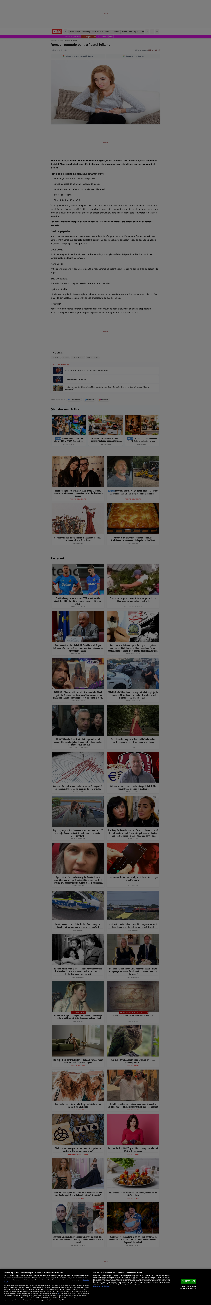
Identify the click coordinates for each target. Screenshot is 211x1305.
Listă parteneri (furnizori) (102, 1286)
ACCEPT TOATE (188, 1281)
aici (58, 1293)
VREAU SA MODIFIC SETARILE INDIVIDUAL (188, 1288)
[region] (105, 1287)
